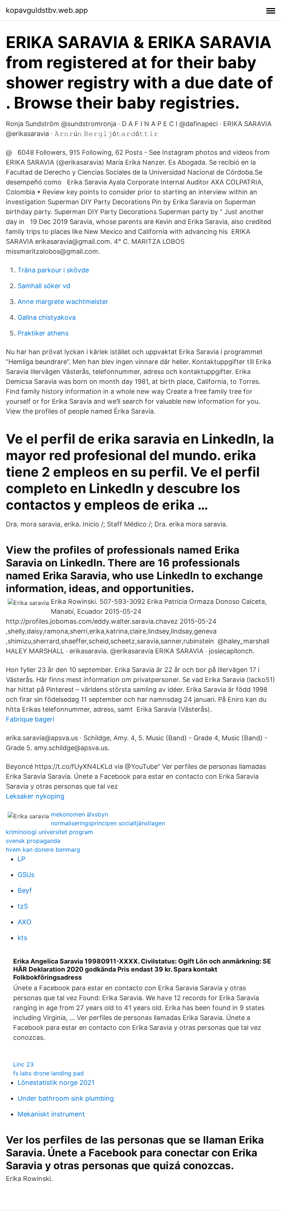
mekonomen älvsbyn (79, 814)
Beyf (25, 890)
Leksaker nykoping (35, 796)
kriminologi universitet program (49, 832)
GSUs (26, 874)
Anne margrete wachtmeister (63, 301)
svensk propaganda (33, 840)
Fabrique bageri (30, 719)
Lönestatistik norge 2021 (56, 1082)
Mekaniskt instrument (51, 1114)
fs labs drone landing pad (48, 1073)
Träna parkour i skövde (53, 270)
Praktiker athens (43, 333)
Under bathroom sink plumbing (66, 1098)
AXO (24, 922)
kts (22, 938)
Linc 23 (23, 1064)
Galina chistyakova (47, 317)
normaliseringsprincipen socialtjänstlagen (108, 823)
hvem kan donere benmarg (43, 849)
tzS (23, 906)
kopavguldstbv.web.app (47, 10)
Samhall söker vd (44, 286)
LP (21, 859)
